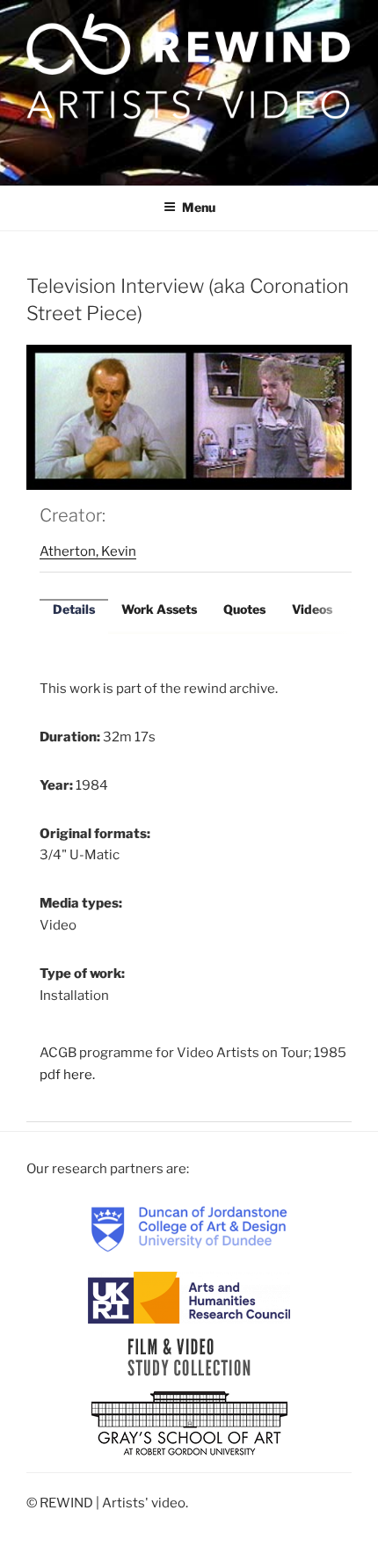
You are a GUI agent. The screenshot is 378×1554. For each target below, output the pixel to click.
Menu (198, 207)
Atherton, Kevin (88, 551)
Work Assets (159, 609)
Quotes (244, 609)
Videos (312, 609)
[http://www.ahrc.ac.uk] (189, 1296)
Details (74, 609)
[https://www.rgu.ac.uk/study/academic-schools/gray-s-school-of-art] (189, 1424)
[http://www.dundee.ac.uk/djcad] (189, 1229)
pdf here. (67, 1075)
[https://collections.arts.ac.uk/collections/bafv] (189, 1356)
